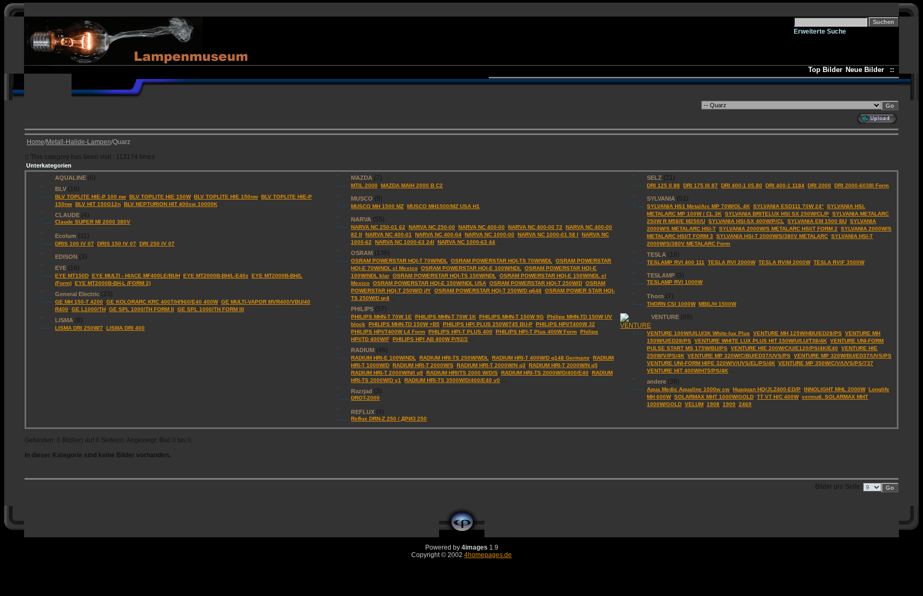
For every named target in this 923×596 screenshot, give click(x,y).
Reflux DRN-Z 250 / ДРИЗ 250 (389, 419)
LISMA (64, 320)
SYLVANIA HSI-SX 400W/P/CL (746, 221)
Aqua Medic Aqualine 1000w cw (688, 389)
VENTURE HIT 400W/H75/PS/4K (687, 371)
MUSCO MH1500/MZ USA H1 (443, 206)
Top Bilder (825, 70)
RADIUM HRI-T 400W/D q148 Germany (541, 358)
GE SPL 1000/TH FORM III (210, 309)
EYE (60, 268)
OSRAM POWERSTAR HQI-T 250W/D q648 (488, 290)
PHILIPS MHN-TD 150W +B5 (404, 324)
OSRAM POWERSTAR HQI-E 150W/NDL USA (429, 283)
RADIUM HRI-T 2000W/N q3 (491, 365)
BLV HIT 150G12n (98, 204)
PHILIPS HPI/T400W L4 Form (388, 332)
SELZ (654, 177)
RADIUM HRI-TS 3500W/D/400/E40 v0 (452, 380)
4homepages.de (488, 555)
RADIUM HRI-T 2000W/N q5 (563, 365)
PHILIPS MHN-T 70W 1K (445, 317)
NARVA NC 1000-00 (489, 234)
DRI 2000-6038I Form (861, 185)
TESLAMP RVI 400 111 (676, 262)
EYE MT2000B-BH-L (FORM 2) (113, 283)
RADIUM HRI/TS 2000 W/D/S (462, 373)
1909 (729, 404)
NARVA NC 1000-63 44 (466, 242)
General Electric (77, 294)
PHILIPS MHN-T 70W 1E (381, 317)
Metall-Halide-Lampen (78, 142)
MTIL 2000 (364, 185)
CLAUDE (67, 215)
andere (656, 381)
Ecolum (65, 236)
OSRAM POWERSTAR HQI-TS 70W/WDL (501, 261)
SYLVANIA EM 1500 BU (817, 221)
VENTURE (665, 317)
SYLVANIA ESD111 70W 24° (788, 206)
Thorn (655, 296)
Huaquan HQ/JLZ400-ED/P (767, 389)
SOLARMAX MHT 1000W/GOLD (714, 397)
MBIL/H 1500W (717, 304)
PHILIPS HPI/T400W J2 (565, 324)
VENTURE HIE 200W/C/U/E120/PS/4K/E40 (784, 348)
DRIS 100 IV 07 (74, 244)
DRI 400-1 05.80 (741, 185)
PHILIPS (362, 309)
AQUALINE (70, 177)
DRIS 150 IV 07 (116, 244)
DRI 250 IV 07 (157, 244)
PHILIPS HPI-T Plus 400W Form (536, 332)
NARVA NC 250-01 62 (378, 227)
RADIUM (362, 350)
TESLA (656, 254)
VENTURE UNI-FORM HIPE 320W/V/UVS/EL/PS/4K (711, 363)
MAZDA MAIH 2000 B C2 (412, 185)
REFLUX (362, 412)
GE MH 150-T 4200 (79, 302)
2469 (745, 404)
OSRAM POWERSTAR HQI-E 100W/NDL (471, 268)
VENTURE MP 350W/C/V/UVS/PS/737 (825, 363)
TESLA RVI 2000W (731, 262)
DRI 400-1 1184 (784, 185)
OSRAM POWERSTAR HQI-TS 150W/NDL (444, 276)
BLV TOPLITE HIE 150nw (226, 197)
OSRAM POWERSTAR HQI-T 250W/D (535, 283)
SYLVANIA (661, 198)
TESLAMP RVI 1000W (674, 282)
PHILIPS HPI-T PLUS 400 (460, 332)
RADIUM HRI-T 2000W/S (423, 365)
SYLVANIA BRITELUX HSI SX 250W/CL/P (777, 214)
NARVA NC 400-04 (438, 234)
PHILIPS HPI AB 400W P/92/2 (430, 339)
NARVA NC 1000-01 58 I (548, 234)
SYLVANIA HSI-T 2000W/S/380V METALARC (772, 236)
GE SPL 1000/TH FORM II (141, 309)
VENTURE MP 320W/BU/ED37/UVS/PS (842, 356)
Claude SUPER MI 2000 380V (92, 222)
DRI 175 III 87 (700, 185)
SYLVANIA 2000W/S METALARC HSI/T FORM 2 (778, 229)
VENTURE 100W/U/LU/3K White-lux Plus (698, 333)
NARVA (361, 219)
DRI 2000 (819, 185)
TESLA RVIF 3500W (839, 262)
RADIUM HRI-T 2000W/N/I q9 (387, 373)
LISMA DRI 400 (125, 328)
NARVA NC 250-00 (432, 227)
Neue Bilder (867, 70)
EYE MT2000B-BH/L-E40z (215, 276)
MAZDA (361, 177)
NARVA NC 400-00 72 (535, 227)
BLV (60, 189)
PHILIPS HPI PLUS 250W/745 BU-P (488, 324)
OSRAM (362, 253)
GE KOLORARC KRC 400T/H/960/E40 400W (162, 302)
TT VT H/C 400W (778, 397)
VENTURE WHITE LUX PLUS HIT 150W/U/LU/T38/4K (760, 341)
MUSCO (362, 198)
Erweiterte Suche (820, 31)
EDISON (66, 256)
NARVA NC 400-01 (388, 234)
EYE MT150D (72, 276)
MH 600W (659, 397)
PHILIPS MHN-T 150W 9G (511, 317)
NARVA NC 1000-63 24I (404, 242)
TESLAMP (661, 275)
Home (35, 142)
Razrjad (361, 391)
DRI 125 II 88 (663, 185)
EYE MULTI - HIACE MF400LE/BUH (136, 276)
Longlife (879, 389)
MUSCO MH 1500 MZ (377, 206)
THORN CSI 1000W (671, 304)
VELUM (694, 404)
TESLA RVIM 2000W (784, 262)
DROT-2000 (365, 398)
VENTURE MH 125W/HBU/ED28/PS (797, 333)
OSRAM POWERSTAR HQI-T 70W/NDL (399, 261)
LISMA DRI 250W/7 (79, 328)
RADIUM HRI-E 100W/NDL (383, 358)
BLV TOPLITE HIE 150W (160, 197)
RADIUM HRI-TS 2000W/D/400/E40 (545, 373)
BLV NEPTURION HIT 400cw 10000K (170, 204)
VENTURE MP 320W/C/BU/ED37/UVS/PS (739, 356)
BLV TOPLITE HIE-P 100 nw (90, 197)
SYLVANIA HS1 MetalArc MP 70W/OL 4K (698, 206)
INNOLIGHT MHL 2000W (834, 389)
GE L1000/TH (89, 309)
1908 (713, 404)
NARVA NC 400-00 (481, 227)
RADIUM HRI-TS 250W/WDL (454, 358)
